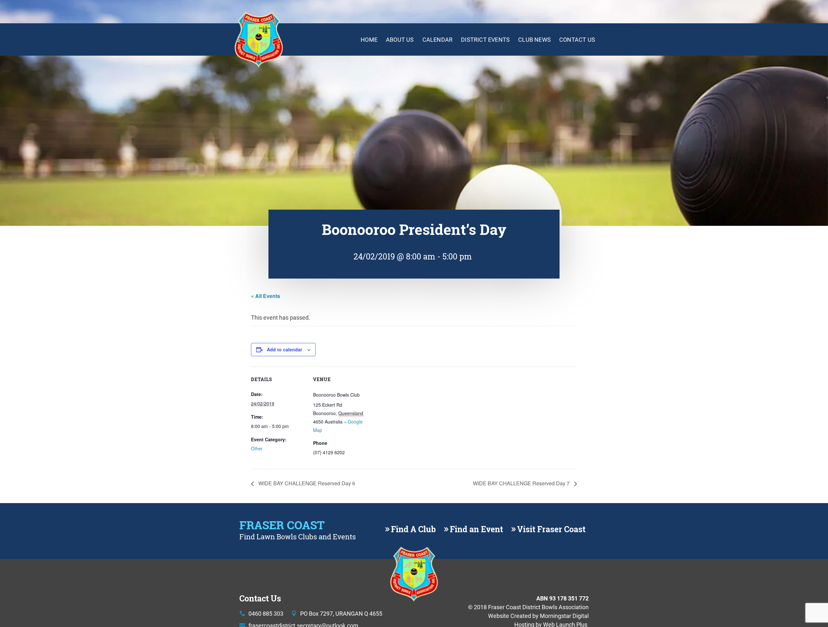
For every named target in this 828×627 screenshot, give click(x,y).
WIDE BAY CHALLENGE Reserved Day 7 (522, 483)
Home (369, 39)
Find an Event (476, 529)
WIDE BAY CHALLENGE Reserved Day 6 (306, 483)
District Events (485, 39)
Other (257, 448)
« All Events (265, 296)
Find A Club (413, 529)
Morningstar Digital (564, 616)
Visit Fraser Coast (551, 529)
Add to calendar (284, 349)
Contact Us (577, 39)
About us (400, 39)
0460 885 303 (265, 613)
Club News (534, 39)
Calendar (437, 39)
